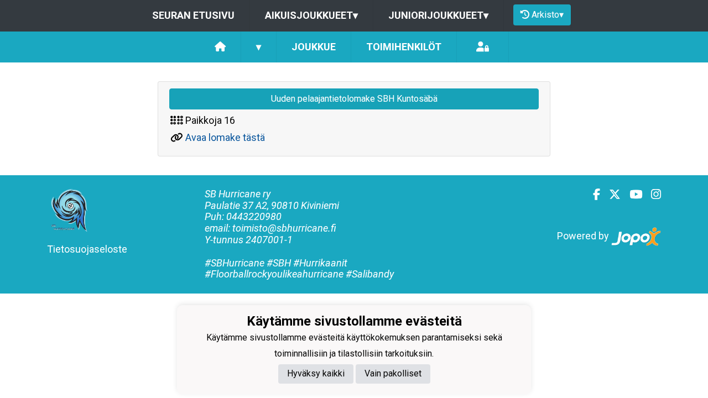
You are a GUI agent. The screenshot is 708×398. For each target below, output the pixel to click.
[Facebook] (592, 194)
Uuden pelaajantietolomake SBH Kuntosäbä (354, 98)
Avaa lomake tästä (225, 137)
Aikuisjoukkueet (311, 15)
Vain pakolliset (393, 373)
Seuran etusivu (193, 15)
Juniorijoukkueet (438, 15)
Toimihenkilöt (403, 47)
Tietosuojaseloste (87, 249)
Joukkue (313, 47)
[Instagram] (651, 194)
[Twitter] (610, 194)
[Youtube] (631, 194)
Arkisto (548, 14)
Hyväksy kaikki (316, 373)
